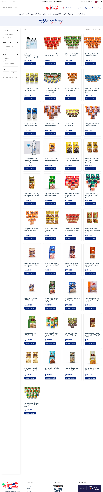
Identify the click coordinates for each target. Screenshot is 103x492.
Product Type (7, 42)
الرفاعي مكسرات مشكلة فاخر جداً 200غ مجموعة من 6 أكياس (31, 195)
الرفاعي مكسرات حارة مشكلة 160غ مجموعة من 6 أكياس (92, 230)
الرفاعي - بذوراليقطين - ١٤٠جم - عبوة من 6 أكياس (31, 124)
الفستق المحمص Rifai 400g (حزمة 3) (30, 334)
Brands (3, 1)
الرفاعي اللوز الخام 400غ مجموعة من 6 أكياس (92, 124)
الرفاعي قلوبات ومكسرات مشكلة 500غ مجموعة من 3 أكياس (31, 264)
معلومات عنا (30, 485)
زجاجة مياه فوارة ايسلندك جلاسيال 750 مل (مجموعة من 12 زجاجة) (31, 160)
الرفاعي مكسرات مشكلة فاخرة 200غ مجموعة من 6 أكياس (52, 264)
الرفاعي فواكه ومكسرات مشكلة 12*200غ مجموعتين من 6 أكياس (52, 299)
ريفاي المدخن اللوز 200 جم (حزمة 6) (52, 369)
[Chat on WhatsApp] (3, 483)
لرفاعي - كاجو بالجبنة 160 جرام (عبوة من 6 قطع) (92, 369)
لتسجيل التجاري (10, 1)
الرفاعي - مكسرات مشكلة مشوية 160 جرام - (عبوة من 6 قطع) (92, 264)
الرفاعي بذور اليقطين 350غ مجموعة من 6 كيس (72, 299)
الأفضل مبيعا (93, 29)
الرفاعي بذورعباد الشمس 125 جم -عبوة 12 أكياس (31, 89)
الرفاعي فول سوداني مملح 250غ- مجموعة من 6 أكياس (72, 195)
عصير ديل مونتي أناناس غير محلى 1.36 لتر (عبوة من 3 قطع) (31, 404)
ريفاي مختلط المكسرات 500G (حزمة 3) (30, 299)
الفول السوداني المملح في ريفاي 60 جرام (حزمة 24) (72, 229)
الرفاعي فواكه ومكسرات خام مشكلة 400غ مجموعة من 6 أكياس (92, 299)
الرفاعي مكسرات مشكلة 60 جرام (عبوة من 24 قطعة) (51, 230)
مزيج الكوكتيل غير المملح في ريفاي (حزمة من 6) (71, 369)
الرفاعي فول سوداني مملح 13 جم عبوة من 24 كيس (52, 54)
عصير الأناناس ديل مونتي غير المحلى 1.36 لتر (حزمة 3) (52, 334)
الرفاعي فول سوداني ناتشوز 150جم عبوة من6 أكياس (91, 195)
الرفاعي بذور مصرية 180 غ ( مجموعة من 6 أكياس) (31, 369)
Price (4, 69)
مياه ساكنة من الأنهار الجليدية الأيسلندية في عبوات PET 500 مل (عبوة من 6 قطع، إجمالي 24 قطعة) (31, 55)
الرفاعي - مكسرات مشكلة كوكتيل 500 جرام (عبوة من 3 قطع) (92, 334)
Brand (5, 54)
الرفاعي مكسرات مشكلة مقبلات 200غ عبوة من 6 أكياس (71, 264)
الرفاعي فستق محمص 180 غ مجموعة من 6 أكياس (52, 194)
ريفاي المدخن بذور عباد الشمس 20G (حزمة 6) (71, 334)
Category (6, 30)
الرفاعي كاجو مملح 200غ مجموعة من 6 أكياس (31, 229)
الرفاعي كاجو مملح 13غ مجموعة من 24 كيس (91, 54)
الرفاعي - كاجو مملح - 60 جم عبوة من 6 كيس (72, 89)
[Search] (16, 7)
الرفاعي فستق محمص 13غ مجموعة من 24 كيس (72, 54)
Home (44, 23)
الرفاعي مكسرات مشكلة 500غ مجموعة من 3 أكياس (52, 159)
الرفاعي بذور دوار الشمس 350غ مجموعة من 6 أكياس (72, 159)
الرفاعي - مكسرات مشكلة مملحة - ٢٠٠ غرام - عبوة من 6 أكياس (92, 160)
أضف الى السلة (30, 63)
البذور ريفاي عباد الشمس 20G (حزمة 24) (71, 124)
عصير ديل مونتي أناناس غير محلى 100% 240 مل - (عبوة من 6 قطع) (52, 90)
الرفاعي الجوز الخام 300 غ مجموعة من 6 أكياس (52, 124)
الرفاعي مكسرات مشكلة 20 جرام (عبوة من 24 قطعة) (92, 90)
